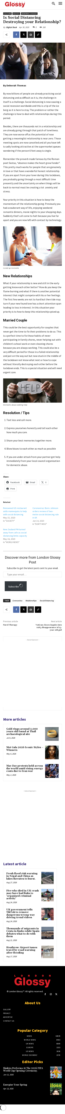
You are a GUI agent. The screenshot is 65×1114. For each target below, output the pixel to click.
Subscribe (13, 586)
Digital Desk (11, 27)
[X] (23, 34)
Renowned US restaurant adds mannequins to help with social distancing (15, 511)
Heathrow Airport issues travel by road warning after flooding (21, 950)
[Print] (31, 34)
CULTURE (7, 14)
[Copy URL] (38, 34)
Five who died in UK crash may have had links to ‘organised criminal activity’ (22, 894)
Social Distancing (47, 600)
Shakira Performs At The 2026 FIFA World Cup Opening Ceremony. (23, 1069)
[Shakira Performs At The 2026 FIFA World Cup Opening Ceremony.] (56, 1072)
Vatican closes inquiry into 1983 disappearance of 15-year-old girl (49, 627)
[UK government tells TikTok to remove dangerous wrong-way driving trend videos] (47, 914)
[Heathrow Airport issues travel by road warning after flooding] (47, 952)
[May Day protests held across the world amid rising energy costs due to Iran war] (52, 771)
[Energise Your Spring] (56, 1089)
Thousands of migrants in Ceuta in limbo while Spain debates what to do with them (22, 932)
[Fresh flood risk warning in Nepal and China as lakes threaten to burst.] (47, 878)
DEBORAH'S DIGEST (29, 14)
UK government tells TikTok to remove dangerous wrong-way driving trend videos (20, 913)
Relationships (30, 600)
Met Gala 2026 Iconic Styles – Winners (24, 749)
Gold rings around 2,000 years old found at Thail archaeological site (22, 731)
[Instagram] (51, 994)
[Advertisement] (32, 674)
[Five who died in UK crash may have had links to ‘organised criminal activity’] (47, 895)
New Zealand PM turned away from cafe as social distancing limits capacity (15, 532)
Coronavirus (17, 600)
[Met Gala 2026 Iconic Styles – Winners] (52, 752)
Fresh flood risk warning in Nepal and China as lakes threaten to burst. (22, 876)
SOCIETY (16, 14)
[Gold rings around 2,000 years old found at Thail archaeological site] (52, 734)
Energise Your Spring (15, 1084)
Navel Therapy (10, 625)
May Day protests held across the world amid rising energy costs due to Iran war (24, 768)
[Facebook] (16, 34)
